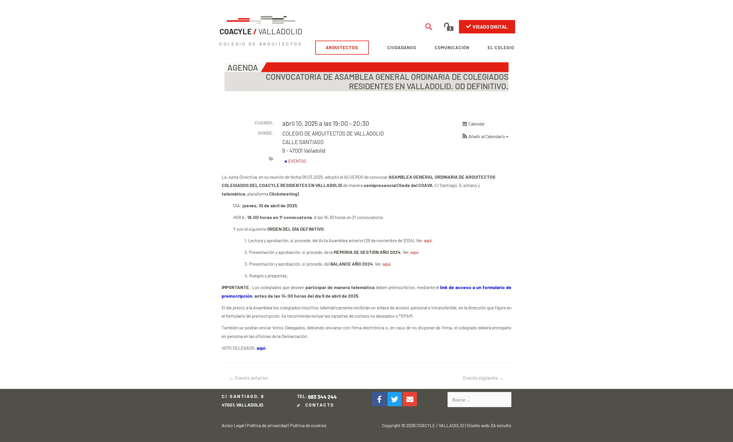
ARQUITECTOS (342, 47)
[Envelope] (410, 399)
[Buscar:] (479, 399)
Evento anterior (248, 378)
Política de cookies (308, 425)
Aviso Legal (233, 425)
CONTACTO (318, 404)
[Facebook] (379, 399)
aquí (427, 240)
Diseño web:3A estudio (489, 425)
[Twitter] (394, 399)
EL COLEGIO (501, 47)
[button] (487, 26)
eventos (296, 161)
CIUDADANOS (401, 47)
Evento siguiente (483, 378)
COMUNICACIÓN (452, 47)
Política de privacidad (267, 425)
